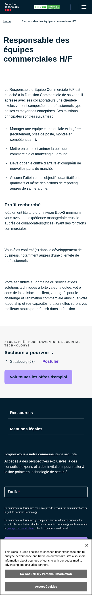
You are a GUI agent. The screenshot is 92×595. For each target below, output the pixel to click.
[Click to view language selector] (66, 7)
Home (7, 21)
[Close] (87, 545)
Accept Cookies (46, 586)
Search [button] (74, 7)
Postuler (50, 361)
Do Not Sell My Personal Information (46, 574)
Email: (14, 491)
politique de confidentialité (21, 528)
